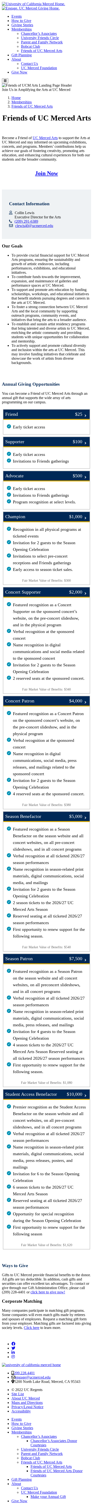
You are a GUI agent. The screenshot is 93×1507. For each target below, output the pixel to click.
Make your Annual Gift (48, 1497)
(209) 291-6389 (26, 221)
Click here (31, 1328)
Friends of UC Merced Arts (41, 51)
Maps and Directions (27, 1403)
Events (16, 16)
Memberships (21, 29)
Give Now (19, 72)
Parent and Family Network (42, 42)
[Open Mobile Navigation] (5, 80)
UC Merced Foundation (39, 68)
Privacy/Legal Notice (27, 1407)
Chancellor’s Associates (39, 34)
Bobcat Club (30, 46)
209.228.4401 (24, 1373)
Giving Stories (22, 25)
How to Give (21, 21)
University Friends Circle (40, 38)
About (16, 59)
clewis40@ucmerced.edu (34, 226)
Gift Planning (21, 55)
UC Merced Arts (45, 138)
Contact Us (29, 64)
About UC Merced (25, 1398)
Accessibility (21, 1411)
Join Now (46, 173)
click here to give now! (48, 1292)
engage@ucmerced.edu (33, 1377)
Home (16, 98)
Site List (17, 1394)
